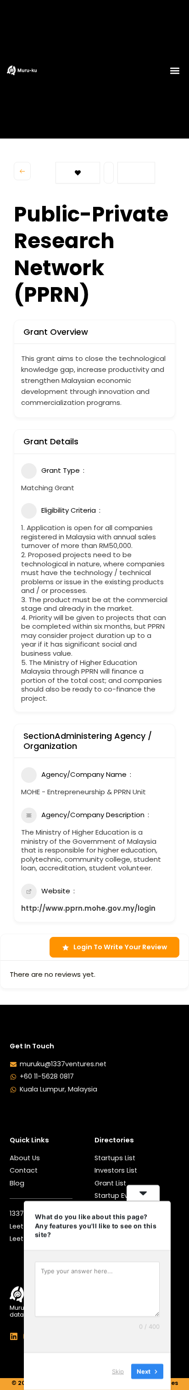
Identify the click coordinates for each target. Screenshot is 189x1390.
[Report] (136, 172)
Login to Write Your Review (120, 947)
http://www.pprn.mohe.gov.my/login (88, 908)
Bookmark (78, 172)
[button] (174, 70)
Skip (118, 1371)
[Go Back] (22, 171)
